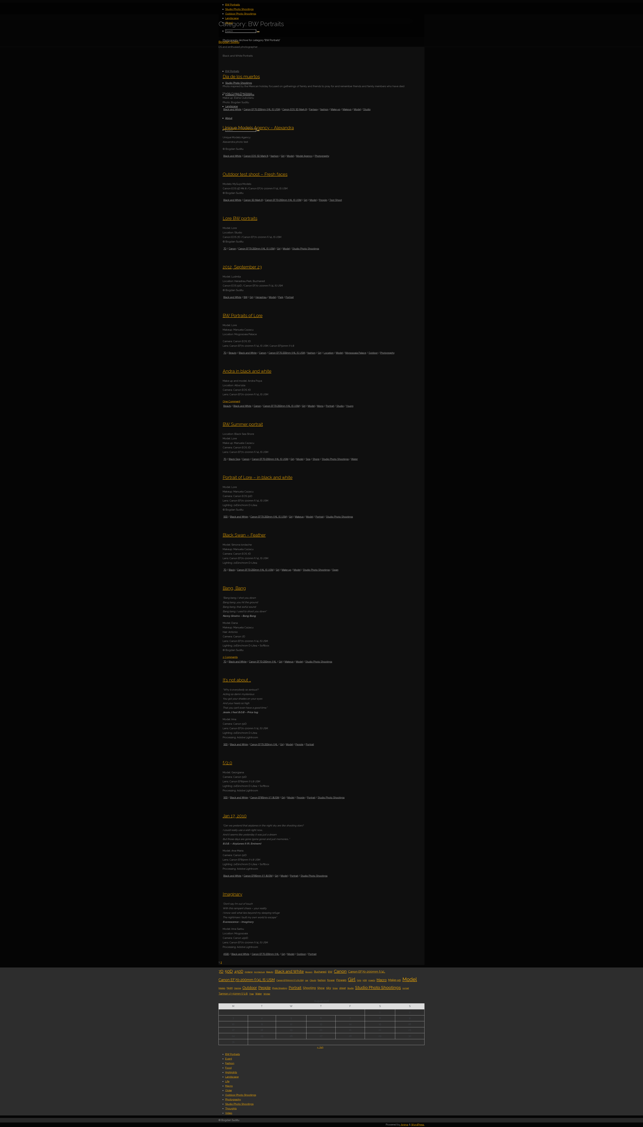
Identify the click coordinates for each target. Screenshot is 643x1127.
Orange (237, 988)
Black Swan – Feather (244, 535)
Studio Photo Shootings (305, 248)
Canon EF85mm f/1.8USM (264, 797)
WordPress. (417, 1124)
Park (280, 297)
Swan (335, 569)
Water (354, 459)
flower (331, 980)
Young (349, 406)
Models (222, 988)
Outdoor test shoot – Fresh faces (255, 174)
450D (226, 954)
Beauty (232, 352)
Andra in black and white (247, 371)
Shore (316, 459)
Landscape (232, 1076)
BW (245, 297)
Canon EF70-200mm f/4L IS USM (262, 109)
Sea (308, 459)
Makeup (347, 109)
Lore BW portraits (240, 218)
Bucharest (320, 971)
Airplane (249, 972)
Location (329, 352)
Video (228, 1113)
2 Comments (230, 657)
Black (232, 569)
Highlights (231, 1072)
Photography (230, 40)
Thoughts (231, 1108)
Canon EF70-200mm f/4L (262, 661)
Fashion (229, 1063)
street (342, 988)
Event (228, 1058)
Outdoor (373, 352)
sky (328, 988)
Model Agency (304, 156)
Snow (335, 988)
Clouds (313, 980)
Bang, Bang (234, 588)
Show (321, 988)
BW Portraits (232, 1054)
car (306, 980)
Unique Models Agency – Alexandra (258, 127)
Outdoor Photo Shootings (240, 1095)
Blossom (308, 972)
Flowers (341, 980)
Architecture (259, 972)
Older (228, 1090)
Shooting (309, 988)
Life (227, 1081)
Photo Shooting (279, 988)
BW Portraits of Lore (243, 315)
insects (371, 980)
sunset (405, 988)
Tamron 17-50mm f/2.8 (233, 993)
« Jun (320, 1047)
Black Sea (234, 459)
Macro (382, 980)
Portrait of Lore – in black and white (258, 477)
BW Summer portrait (243, 424)
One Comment (231, 401)
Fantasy (313, 109)
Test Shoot (335, 200)
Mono (320, 406)
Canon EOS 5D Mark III (294, 109)
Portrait (289, 297)
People (323, 200)
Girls (359, 980)
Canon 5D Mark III (253, 200)
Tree (251, 993)
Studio (367, 109)
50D (225, 516)
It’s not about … (237, 679)
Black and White (232, 109)
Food (228, 1067)
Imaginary (232, 894)
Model (357, 109)
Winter (266, 993)
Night (230, 988)
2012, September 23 (242, 266)
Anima (404, 1124)
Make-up (335, 109)
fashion (324, 109)
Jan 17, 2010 (235, 815)
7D (224, 248)
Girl (282, 156)
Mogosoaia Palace (355, 352)
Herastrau (261, 297)
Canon (232, 248)
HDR (365, 980)
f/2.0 (227, 762)
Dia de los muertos (241, 76)
